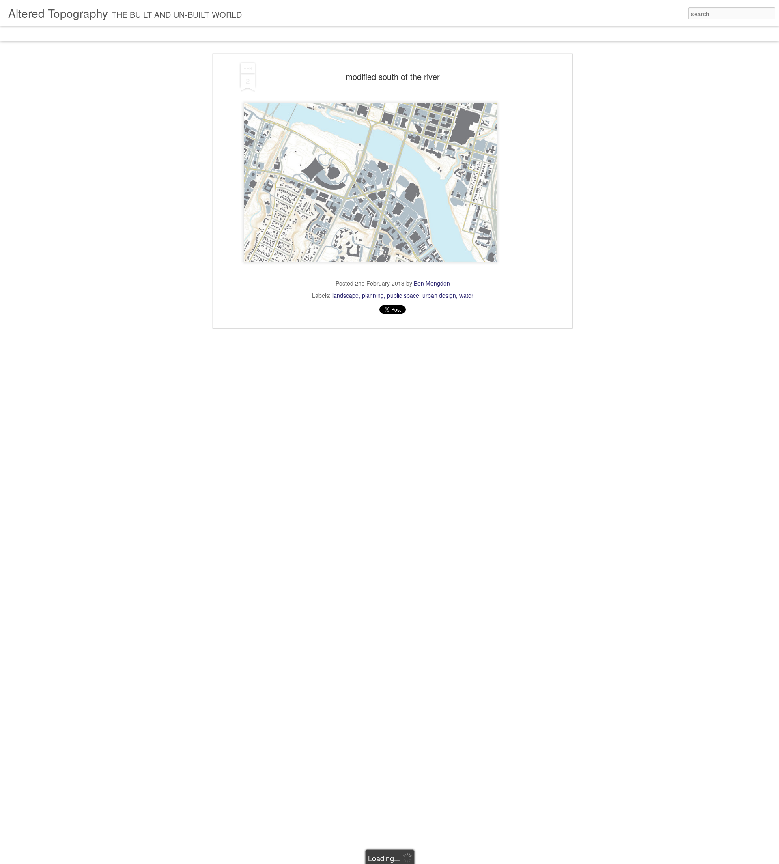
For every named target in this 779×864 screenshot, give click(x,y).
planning (373, 295)
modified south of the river (393, 76)
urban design (439, 295)
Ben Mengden (432, 283)
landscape (345, 295)
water (466, 295)
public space (403, 295)
